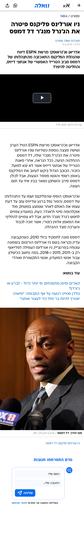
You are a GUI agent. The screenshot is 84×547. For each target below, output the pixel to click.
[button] (66, 5)
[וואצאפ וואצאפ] (15, 5)
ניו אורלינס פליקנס (69, 443)
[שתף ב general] (7, 5)
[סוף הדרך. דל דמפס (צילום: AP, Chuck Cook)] (42, 372)
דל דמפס (51, 443)
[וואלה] (42, 5)
